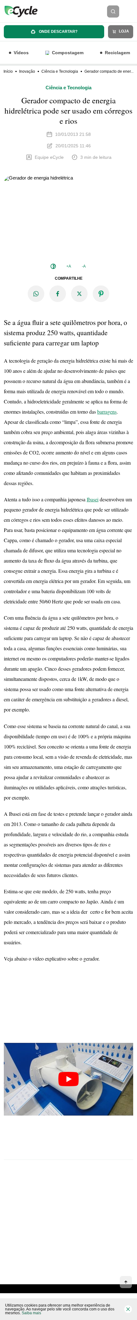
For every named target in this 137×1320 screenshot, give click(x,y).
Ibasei (92, 499)
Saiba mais (31, 1313)
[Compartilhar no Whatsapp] (36, 293)
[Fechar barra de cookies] (128, 1309)
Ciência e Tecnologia (59, 71)
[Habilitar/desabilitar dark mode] (53, 266)
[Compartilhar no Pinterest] (101, 293)
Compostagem (67, 52)
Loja (123, 31)
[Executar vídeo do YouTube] (68, 1079)
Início (8, 71)
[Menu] (130, 11)
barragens (107, 411)
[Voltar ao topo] (126, 1282)
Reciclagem (117, 52)
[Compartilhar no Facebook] (57, 293)
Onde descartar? (57, 31)
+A (68, 266)
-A (84, 266)
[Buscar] (113, 11)
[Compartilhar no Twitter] (79, 293)
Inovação (27, 71)
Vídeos (21, 52)
